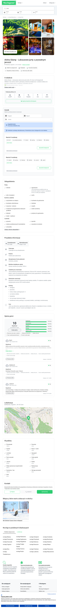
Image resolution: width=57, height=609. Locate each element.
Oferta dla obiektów (24, 588)
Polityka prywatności (52, 594)
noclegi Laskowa (34, 551)
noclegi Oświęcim (34, 537)
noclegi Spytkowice (21, 539)
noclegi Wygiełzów (21, 541)
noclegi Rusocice (34, 544)
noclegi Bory (6, 549)
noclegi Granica (20, 549)
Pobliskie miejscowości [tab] (9, 531)
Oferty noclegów (5, 586)
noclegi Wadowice (21, 536)
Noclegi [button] (19, 2)
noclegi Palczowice (48, 549)
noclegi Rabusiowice (48, 551)
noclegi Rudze (20, 551)
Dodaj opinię (15, 330)
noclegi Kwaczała (7, 542)
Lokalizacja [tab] (19, 531)
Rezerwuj (45, 491)
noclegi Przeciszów (8, 539)
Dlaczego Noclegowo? (44, 588)
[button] (9, 143)
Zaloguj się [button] (51, 2)
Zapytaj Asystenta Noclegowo (29, 101)
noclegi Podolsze (34, 549)
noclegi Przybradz (34, 539)
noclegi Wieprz (47, 544)
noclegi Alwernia (47, 542)
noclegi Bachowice (48, 539)
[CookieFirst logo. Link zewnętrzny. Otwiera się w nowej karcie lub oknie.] (1, 595)
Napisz (13, 491)
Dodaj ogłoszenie (6, 588)
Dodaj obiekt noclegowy (25, 586)
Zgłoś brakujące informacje (11, 150)
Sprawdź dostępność (44, 147)
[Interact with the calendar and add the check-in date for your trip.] (5, 116)
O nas (40, 586)
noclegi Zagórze (7, 544)
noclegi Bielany (7, 537)
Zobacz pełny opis (9, 87)
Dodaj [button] (44, 2)
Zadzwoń (29, 491)
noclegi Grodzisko (47, 537)
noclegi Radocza (34, 542)
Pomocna (10, 359)
